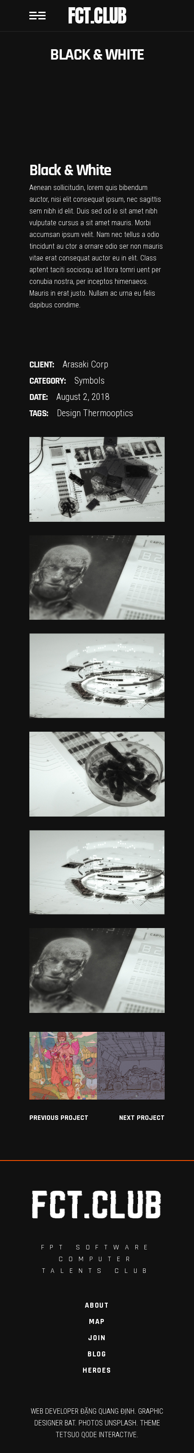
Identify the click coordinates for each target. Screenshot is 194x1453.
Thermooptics (108, 413)
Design (69, 413)
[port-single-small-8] (97, 970)
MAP (97, 1321)
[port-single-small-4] (97, 577)
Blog (97, 1354)
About (97, 1305)
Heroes (97, 1370)
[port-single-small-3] (97, 479)
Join (97, 1337)
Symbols (89, 380)
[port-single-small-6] (97, 774)
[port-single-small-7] (97, 872)
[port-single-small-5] (97, 675)
